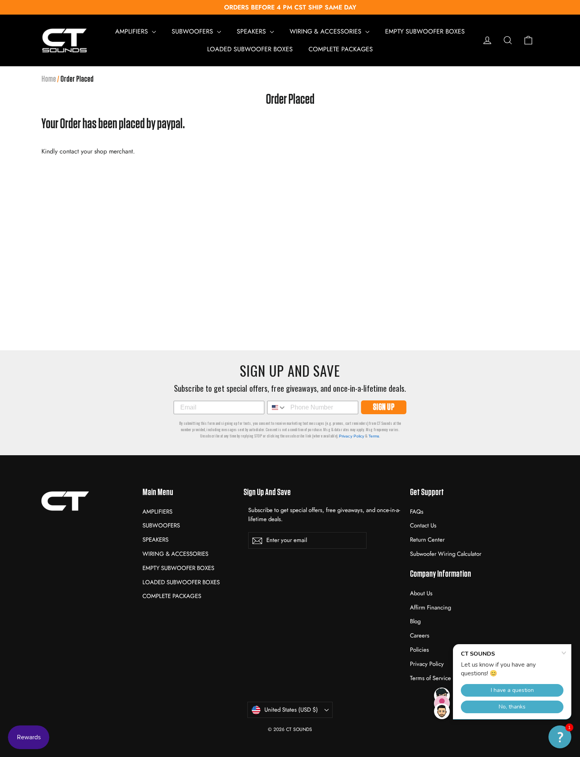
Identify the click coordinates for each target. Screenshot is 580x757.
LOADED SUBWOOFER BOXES (250, 49)
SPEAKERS (252, 31)
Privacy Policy (351, 436)
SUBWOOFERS (193, 31)
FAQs (416, 511)
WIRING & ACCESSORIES (326, 31)
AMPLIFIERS (132, 31)
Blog (415, 621)
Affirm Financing (430, 607)
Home (48, 79)
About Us (421, 593)
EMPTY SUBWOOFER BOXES (425, 31)
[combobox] (277, 407)
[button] (559, 736)
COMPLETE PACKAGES (341, 49)
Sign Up (384, 407)
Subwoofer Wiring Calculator (445, 554)
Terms (374, 436)
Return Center (427, 539)
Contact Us (423, 525)
